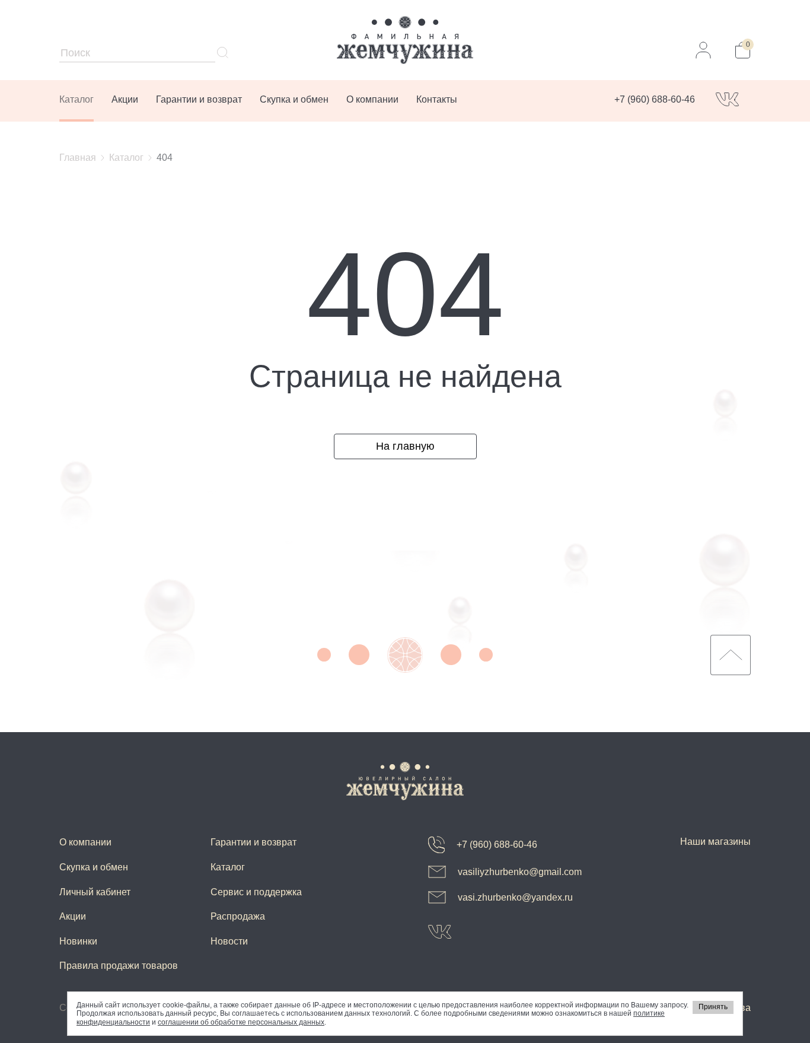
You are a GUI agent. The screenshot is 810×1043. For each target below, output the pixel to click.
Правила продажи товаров (118, 966)
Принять (713, 1007)
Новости (229, 941)
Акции (124, 99)
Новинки (78, 941)
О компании (372, 99)
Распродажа (238, 916)
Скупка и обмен (294, 99)
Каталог (76, 99)
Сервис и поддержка (256, 892)
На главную (405, 446)
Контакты (436, 99)
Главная (77, 157)
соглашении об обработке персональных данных (241, 1022)
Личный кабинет (94, 892)
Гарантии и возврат (199, 99)
